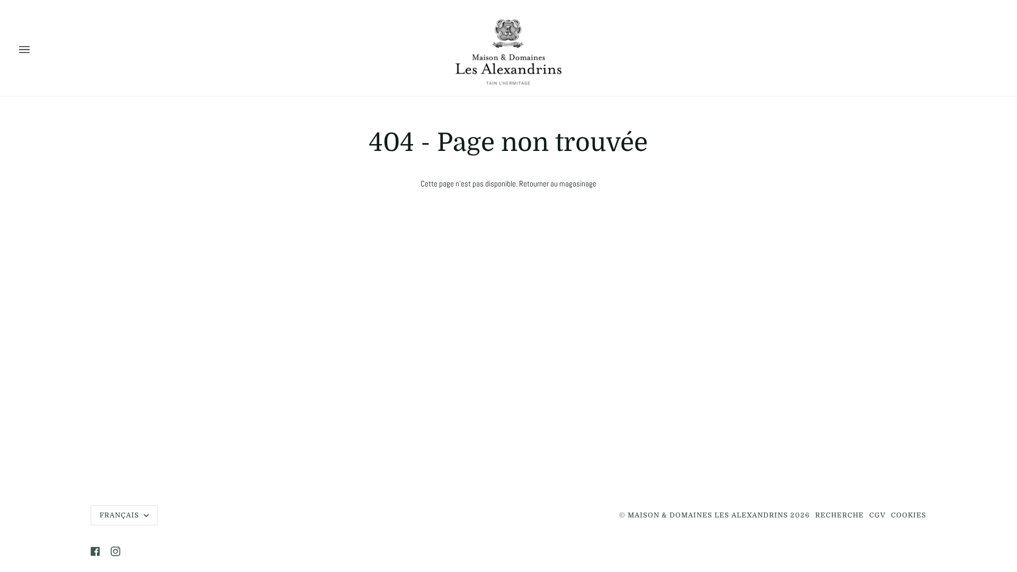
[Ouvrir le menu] (35, 50)
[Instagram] (115, 551)
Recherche (839, 515)
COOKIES (908, 515)
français (120, 515)
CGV (877, 515)
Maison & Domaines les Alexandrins (708, 515)
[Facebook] (95, 551)
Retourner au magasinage (557, 184)
